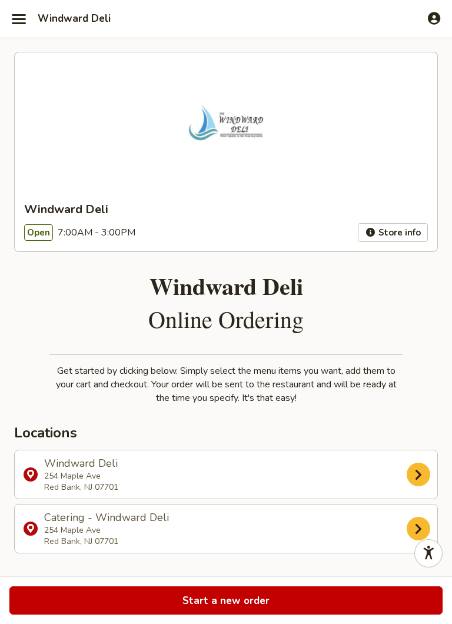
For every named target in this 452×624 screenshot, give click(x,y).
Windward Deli (74, 19)
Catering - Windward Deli (106, 528)
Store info (398, 232)
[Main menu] (19, 19)
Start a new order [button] (226, 601)
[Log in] (434, 18)
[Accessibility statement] (428, 553)
